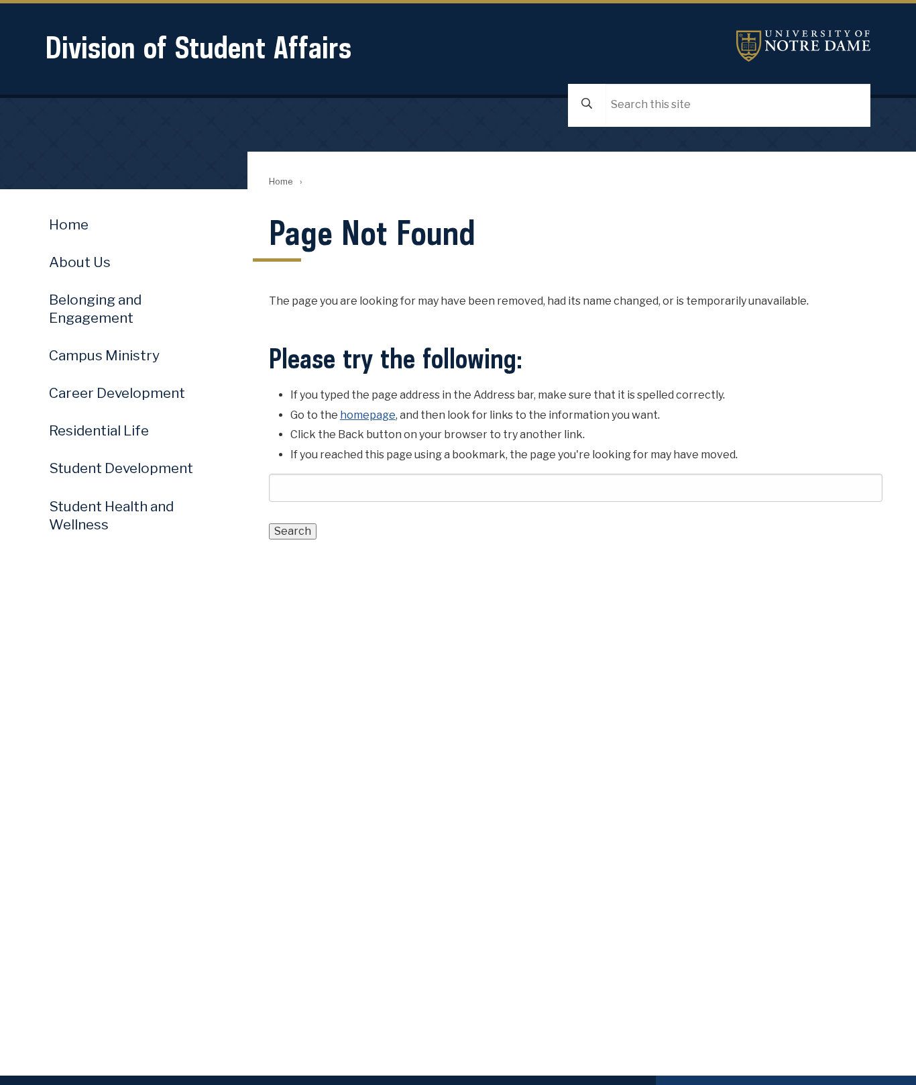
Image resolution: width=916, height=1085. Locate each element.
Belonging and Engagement (95, 308)
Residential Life (99, 430)
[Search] (587, 104)
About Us (80, 262)
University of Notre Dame (803, 46)
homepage (368, 415)
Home (280, 181)
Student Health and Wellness (111, 515)
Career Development (117, 392)
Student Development (121, 468)
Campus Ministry (104, 355)
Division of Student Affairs (198, 47)
